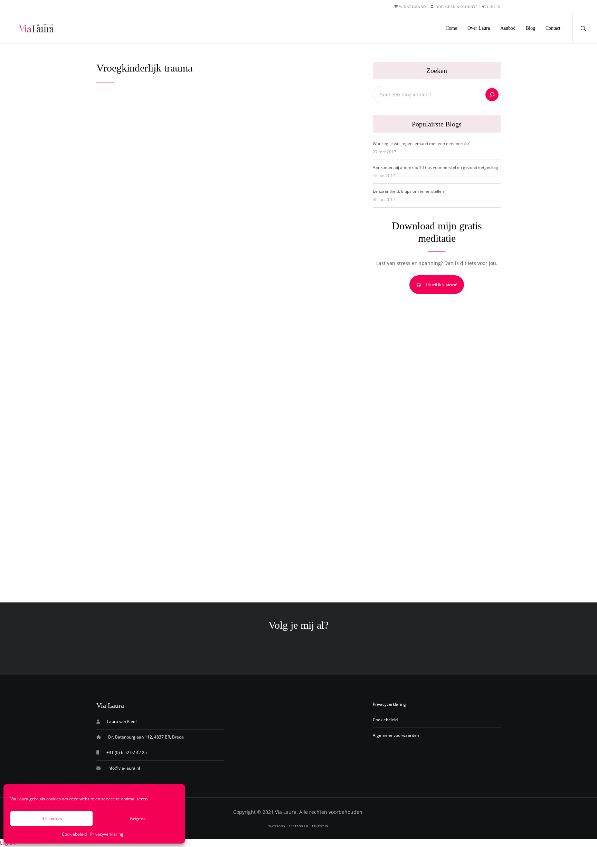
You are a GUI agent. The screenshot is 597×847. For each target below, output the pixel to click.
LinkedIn (320, 826)
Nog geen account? (456, 7)
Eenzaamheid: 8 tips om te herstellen (408, 191)
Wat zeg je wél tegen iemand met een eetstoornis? (421, 143)
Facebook (277, 826)
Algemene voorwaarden (396, 735)
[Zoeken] (492, 94)
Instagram (299, 826)
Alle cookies (51, 818)
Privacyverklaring (106, 834)
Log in (494, 7)
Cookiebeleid (74, 834)
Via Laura (285, 812)
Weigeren (137, 818)
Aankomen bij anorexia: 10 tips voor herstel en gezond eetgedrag (435, 167)
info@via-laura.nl (123, 768)
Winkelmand (412, 7)
